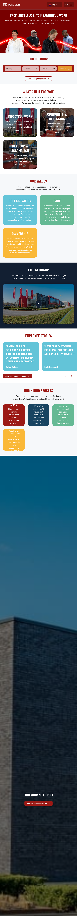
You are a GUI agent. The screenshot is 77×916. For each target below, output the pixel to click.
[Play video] (38, 303)
